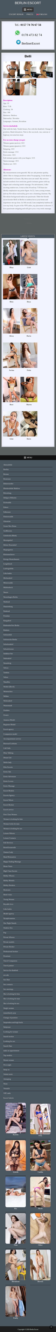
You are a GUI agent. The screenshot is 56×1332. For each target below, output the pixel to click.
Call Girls (6, 748)
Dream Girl (7, 758)
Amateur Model (9, 720)
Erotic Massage (9, 786)
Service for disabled (10, 970)
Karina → (28, 219)
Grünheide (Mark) (10, 536)
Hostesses (6, 890)
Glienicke (7, 521)
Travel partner (8, 966)
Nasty (5, 1084)
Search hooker (8, 1036)
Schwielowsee (8, 649)
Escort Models (8, 791)
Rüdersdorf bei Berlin (11, 625)
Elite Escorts (8, 767)
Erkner (5, 507)
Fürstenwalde (8, 517)
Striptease (7, 1027)
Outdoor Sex (8, 928)
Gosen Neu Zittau (9, 526)
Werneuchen (8, 691)
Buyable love (8, 904)
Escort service (8, 810)
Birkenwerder (8, 484)
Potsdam (6, 616)
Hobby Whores (8, 876)
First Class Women (10, 814)
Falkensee (7, 512)
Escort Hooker (8, 805)
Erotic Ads (7, 772)
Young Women (8, 899)
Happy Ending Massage (12, 862)
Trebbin (6, 673)
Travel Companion (10, 961)
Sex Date (6, 980)
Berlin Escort (28, 3)
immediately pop (9, 1013)
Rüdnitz (6, 630)
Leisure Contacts (9, 838)
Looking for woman (10, 1032)
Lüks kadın (7, 573)
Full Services (8, 843)
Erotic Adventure (9, 776)
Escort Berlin (16, 14)
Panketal (6, 611)
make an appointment (11, 1051)
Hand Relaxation (9, 857)
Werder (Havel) (8, 687)
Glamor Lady (8, 852)
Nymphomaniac (9, 918)
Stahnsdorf (7, 658)
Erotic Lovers (8, 781)
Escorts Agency (9, 795)
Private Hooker (8, 947)
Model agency (8, 914)
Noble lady (7, 762)
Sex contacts (8, 984)
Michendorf (7, 578)
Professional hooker (10, 951)
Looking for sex (9, 1041)
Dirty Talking (8, 753)
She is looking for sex (11, 1003)
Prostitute (6, 956)
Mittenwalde (8, 583)
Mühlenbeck (8, 587)
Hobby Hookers (9, 885)
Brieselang (7, 493)
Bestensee (7, 479)
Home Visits (7, 866)
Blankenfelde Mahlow (11, 488)
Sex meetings (8, 989)
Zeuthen (6, 710)
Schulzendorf (8, 644)
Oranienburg (8, 607)
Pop (4, 933)
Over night (7, 1065)
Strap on (6, 1070)
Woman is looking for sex (12, 829)
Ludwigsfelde (8, 569)
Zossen (6, 715)
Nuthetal (6, 602)
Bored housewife (9, 847)
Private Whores (9, 937)
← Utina (28, 223)
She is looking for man (11, 999)
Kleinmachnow (9, 554)
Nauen (5, 592)
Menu (29, 10)
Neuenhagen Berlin (10, 597)
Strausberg (7, 663)
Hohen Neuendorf (9, 545)
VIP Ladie (7, 1093)
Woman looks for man (11, 824)
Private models (8, 942)
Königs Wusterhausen (11, 559)
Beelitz (6, 469)
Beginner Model (9, 725)
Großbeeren (7, 531)
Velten (5, 677)
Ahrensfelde (7, 465)
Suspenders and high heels (13, 1022)
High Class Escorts (10, 871)
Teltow (5, 668)
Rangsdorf (7, 621)
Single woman (8, 1008)
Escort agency (8, 729)
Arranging (7, 1079)
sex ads (6, 975)
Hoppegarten (8, 550)
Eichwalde (7, 502)
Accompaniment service (12, 739)
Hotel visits (7, 895)
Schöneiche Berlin (10, 639)
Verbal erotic (8, 1074)
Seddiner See (8, 654)
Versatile (6, 1088)
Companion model (10, 734)
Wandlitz (6, 682)
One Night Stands (9, 923)
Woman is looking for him (13, 819)
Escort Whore (8, 800)
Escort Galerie (8, 1098)
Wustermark (7, 706)
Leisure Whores (9, 833)
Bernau (6, 474)
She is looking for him (11, 994)
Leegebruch (7, 564)
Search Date (7, 1046)
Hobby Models (8, 880)
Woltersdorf (7, 701)
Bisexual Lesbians (10, 744)
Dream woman (8, 1060)
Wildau (6, 696)
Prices (30, 14)
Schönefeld (7, 635)
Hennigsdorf (8, 540)
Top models (7, 1055)
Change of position (10, 1018)
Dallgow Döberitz (9, 498)
